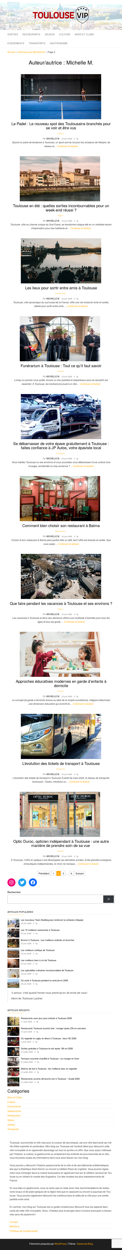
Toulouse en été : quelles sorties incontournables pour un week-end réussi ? (61, 208)
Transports (37, 43)
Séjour (50, 34)
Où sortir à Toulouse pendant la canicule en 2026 (44, 980)
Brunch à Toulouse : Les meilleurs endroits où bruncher (47, 940)
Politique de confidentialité (24, 1231)
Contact (14, 1222)
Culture (64, 34)
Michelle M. (53, 138)
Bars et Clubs (84, 34)
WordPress (60, 1243)
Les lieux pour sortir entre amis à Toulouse (61, 287)
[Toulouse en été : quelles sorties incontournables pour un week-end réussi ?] (60, 178)
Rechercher (14, 892)
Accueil (11, 52)
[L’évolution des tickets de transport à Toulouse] (61, 736)
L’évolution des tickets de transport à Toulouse (61, 763)
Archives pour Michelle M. (31, 52)
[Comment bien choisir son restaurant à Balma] (60, 498)
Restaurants (31, 34)
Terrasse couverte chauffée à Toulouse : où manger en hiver (50, 1058)
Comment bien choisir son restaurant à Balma (61, 525)
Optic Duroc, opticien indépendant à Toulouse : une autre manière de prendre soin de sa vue (61, 843)
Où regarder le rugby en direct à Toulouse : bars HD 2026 (48, 1038)
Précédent (44, 873)
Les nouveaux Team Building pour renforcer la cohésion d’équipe (52, 919)
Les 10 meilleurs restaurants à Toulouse (40, 929)
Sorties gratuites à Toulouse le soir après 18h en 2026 (47, 1048)
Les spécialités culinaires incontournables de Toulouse (47, 970)
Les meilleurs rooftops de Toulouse (38, 950)
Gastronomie (59, 43)
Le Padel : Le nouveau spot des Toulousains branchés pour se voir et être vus (61, 126)
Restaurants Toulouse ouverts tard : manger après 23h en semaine (53, 1028)
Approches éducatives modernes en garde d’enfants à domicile (61, 683)
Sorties (12, 34)
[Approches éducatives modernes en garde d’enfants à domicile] (60, 654)
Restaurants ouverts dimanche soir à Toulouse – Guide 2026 (50, 1078)
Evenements (15, 43)
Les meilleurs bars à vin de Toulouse (38, 960)
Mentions (14, 1226)
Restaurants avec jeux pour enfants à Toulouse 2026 (46, 1018)
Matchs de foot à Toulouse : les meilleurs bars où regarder (49, 1068)
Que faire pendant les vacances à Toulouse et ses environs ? (61, 603)
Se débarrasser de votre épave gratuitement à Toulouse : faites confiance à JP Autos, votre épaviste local (61, 445)
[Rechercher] (108, 899)
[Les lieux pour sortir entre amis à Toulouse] (61, 260)
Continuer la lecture (67, 146)
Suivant (80, 873)
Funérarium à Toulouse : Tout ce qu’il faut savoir (61, 365)
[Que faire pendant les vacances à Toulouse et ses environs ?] (61, 576)
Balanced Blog (85, 1243)
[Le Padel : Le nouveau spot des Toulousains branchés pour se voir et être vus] (61, 96)
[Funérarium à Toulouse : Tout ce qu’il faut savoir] (60, 338)
